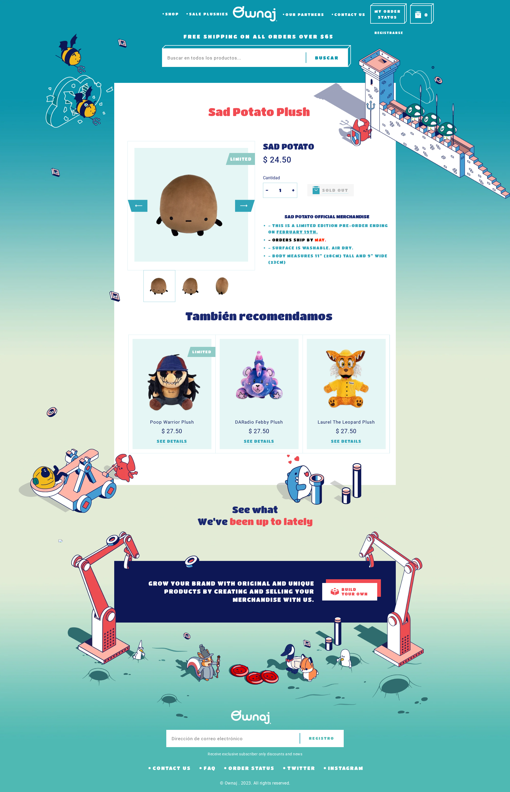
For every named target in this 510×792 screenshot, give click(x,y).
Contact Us (350, 14)
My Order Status (388, 14)
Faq (210, 768)
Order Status (251, 768)
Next (245, 206)
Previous (137, 206)
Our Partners (305, 14)
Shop (172, 14)
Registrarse (389, 33)
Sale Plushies (208, 14)
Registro (321, 738)
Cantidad (271, 177)
